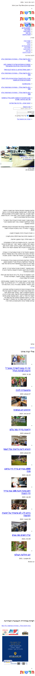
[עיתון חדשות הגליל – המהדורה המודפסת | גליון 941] (15, 646)
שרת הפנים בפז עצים (21, 535)
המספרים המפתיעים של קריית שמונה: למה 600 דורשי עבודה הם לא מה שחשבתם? (17, 65)
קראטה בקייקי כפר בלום (20, 429)
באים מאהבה (26, 84)
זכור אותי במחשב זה (20, 116)
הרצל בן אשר (23, 156)
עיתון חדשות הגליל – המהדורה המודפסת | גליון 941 (16, 625)
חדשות (29, 24)
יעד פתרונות (4, 675)
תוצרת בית (27, 29)
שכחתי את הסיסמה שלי (24, 119)
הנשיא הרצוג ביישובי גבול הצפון (17, 449)
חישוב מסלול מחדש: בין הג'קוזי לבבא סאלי (17, 69)
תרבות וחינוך (27, 31)
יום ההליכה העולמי (22, 554)
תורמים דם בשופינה (22, 410)
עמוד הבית (31, 168)
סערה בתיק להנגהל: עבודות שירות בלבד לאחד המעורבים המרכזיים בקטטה (16, 79)
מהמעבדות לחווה (23, 390)
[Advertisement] (28, 127)
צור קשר (28, 33)
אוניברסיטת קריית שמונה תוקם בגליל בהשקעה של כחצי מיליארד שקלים (16, 98)
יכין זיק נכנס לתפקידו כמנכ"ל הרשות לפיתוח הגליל (18, 369)
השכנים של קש (26, 28)
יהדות (29, 26)
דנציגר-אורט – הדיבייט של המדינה (20, 103)
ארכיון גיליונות (27, 34)
